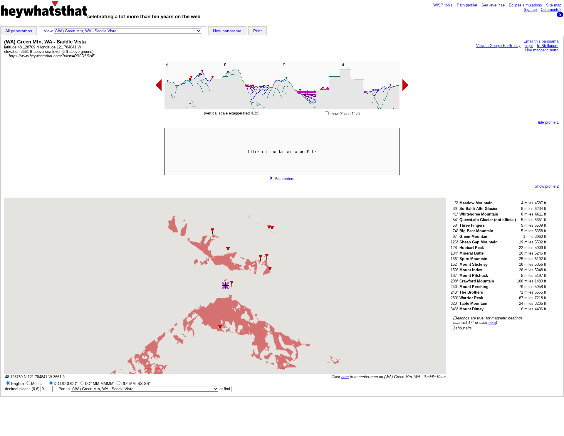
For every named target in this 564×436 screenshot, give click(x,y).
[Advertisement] (282, 416)
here (345, 377)
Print (257, 30)
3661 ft (59, 377)
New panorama (227, 30)
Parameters (283, 178)
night (529, 45)
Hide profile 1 (547, 122)
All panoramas (18, 30)
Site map (553, 5)
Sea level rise (493, 5)
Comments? (551, 9)
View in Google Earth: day (498, 45)
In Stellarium (547, 45)
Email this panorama (540, 41)
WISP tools (443, 5)
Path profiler (467, 5)
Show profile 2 (547, 186)
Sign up (530, 9)
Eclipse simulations (525, 5)
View (49, 30)
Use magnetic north (541, 50)
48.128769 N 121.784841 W (28, 377)
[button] (228, 250)
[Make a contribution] (560, 14)
